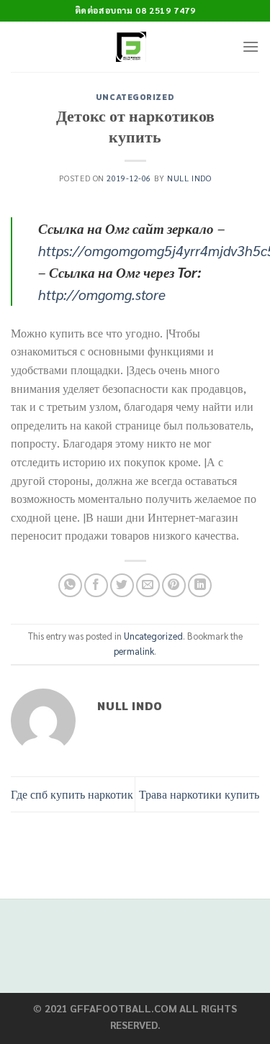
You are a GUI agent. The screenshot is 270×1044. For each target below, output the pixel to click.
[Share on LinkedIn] (200, 585)
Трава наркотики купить (199, 794)
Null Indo (189, 178)
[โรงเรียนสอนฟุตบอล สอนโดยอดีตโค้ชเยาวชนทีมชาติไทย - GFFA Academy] (131, 47)
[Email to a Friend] (148, 585)
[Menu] (250, 46)
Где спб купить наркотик (72, 794)
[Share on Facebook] (96, 585)
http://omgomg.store (102, 294)
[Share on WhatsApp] (70, 585)
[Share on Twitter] (122, 585)
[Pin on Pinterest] (174, 585)
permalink (134, 651)
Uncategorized (135, 97)
